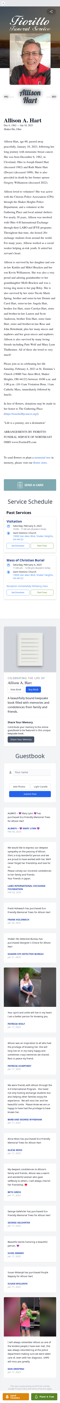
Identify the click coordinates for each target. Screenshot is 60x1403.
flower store (40, 462)
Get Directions (18, 545)
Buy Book (33, 689)
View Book (15, 689)
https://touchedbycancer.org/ (21, 414)
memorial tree (42, 457)
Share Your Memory (21, 739)
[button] (30, 987)
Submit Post (30, 794)
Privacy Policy (21, 1388)
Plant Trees (42, 545)
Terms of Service (38, 1388)
